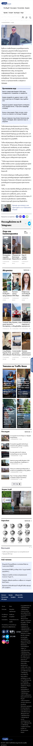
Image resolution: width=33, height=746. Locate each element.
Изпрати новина (32, 365)
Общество (19, 595)
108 (21, 456)
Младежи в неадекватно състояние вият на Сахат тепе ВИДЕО (15, 565)
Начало (3, 595)
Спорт (11, 13)
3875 (21, 328)
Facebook (17, 216)
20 (21, 439)
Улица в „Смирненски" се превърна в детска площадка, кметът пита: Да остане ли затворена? (9, 416)
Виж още (16, 484)
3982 (31, 328)
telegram (23, 216)
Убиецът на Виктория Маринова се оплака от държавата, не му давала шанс (16, 257)
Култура (17, 13)
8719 (27, 396)
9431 (13, 426)
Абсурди (4, 599)
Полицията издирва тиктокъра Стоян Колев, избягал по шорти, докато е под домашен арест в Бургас (7, 257)
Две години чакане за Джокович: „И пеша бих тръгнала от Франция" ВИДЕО (8, 387)
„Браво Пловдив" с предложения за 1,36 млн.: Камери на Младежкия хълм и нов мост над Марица (7, 294)
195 (4, 263)
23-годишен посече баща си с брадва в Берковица (20, 436)
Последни (5, 431)
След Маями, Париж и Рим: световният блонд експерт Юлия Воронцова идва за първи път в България (7, 353)
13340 (27, 426)
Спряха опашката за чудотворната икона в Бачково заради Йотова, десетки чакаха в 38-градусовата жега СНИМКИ (23, 385)
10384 (13, 396)
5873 (14, 300)
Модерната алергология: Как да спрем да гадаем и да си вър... (15, 510)
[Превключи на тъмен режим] (30, 17)
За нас (3, 606)
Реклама (4, 609)
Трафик (13, 597)
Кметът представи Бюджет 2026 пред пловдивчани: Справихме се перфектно (19, 462)
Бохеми (20, 597)
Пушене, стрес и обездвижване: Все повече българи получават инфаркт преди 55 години (17, 324)
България (13, 8)
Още (22, 13)
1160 (31, 357)
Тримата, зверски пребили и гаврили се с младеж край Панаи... (16, 581)
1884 (14, 359)
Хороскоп (5, 520)
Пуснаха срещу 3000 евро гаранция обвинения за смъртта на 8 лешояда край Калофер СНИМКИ (16, 294)
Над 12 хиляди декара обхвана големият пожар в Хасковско (25, 257)
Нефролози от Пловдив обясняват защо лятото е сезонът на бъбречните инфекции (26, 294)
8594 (24, 300)
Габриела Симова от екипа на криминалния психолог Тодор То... (14, 576)
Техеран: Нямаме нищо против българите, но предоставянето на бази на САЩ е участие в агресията (9, 324)
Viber (20, 216)
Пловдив (7, 8)
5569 (5, 300)
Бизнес (27, 8)
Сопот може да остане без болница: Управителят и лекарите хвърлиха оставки (17, 353)
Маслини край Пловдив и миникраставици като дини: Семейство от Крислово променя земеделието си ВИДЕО (24, 415)
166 (23, 263)
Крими (6, 13)
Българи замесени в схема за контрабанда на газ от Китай (18, 453)
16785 (12, 513)
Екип (10, 606)
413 (14, 263)
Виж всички (26, 232)
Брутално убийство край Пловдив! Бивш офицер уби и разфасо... (16, 587)
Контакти (5, 620)
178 (21, 464)
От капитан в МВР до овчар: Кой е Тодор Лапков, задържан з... (16, 570)
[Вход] (23, 18)
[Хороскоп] (16, 543)
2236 (12, 328)
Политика (20, 8)
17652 (5, 359)
